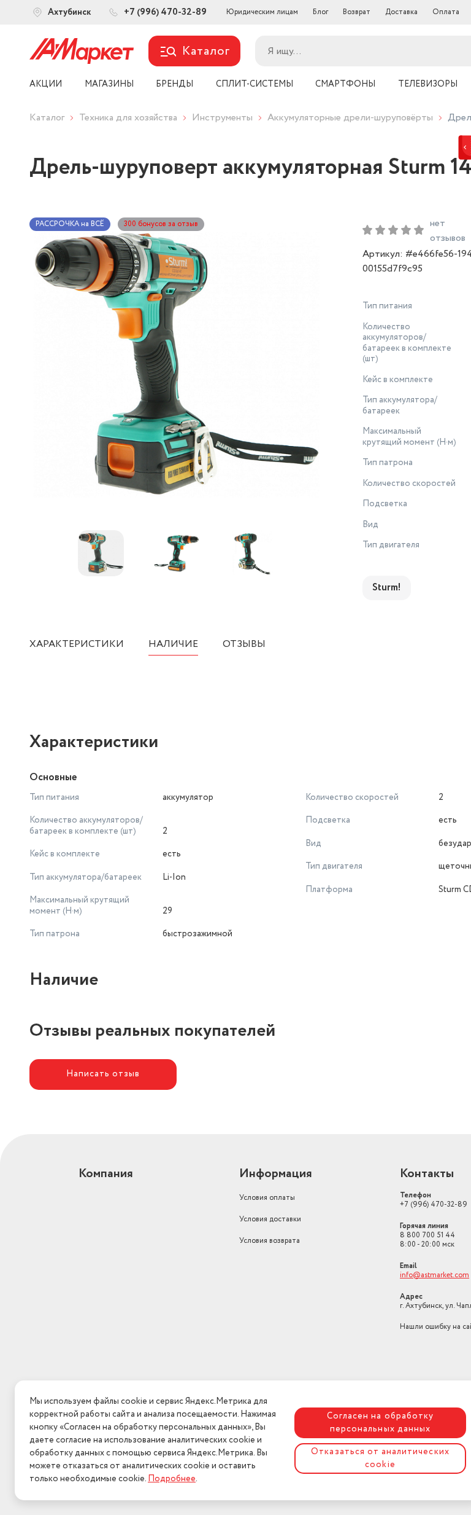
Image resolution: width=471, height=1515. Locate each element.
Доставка (401, 12)
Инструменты (222, 118)
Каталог (46, 118)
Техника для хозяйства (128, 118)
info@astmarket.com (434, 1275)
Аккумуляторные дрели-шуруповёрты (350, 118)
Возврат (356, 12)
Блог (320, 12)
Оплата (445, 12)
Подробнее (172, 1479)
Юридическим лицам (262, 12)
